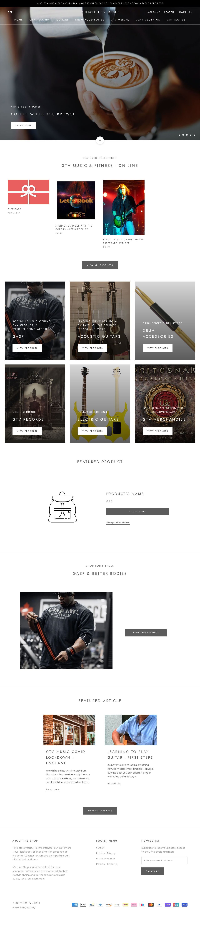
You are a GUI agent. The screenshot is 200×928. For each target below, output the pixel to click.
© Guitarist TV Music (26, 915)
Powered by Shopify (23, 919)
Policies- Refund (105, 870)
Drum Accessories (89, 19)
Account (154, 12)
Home (18, 19)
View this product (146, 644)
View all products (100, 277)
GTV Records (40, 19)
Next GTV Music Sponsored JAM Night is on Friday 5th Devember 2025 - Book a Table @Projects (100, 3)
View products (27, 360)
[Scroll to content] (100, 152)
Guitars (63, 19)
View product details (118, 534)
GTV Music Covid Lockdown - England (65, 769)
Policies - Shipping (106, 875)
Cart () (185, 12)
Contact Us (176, 19)
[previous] (9, 642)
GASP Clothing (148, 19)
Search (169, 12)
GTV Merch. (120, 19)
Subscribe (152, 883)
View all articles (100, 822)
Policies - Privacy (105, 865)
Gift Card (14, 221)
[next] (190, 642)
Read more (52, 801)
